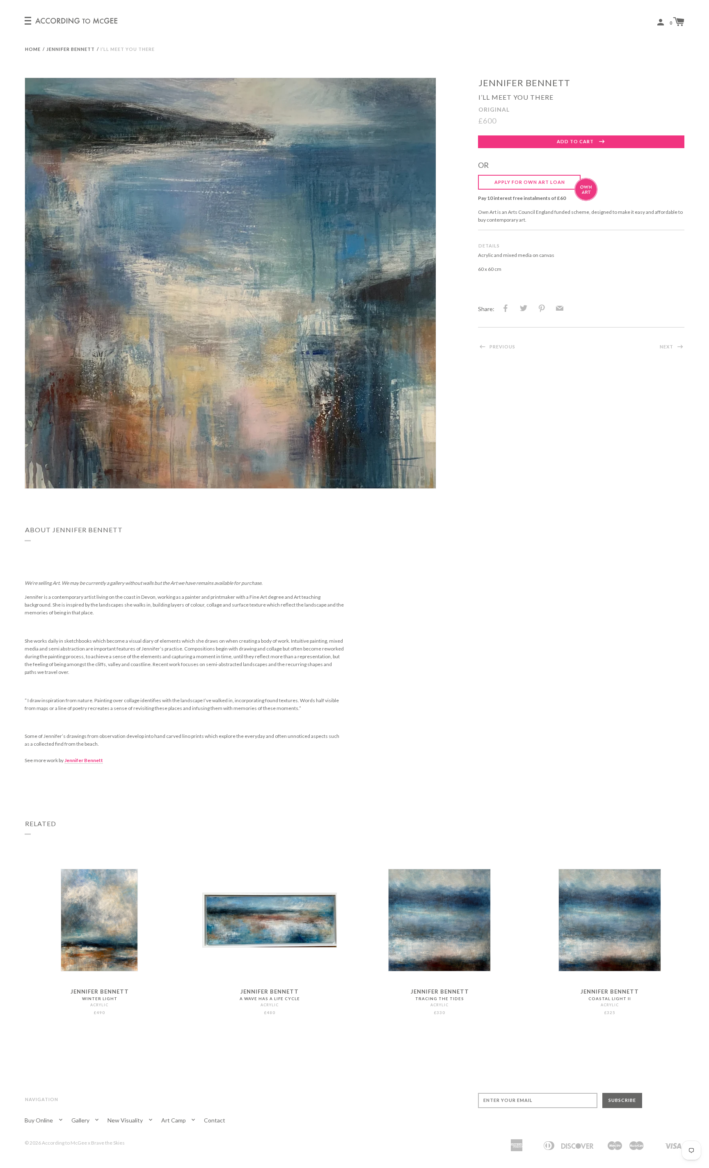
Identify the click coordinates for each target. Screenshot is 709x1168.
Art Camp (174, 1120)
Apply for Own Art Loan (529, 182)
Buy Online (39, 1120)
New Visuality (125, 1120)
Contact (214, 1120)
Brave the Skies (108, 1143)
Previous (501, 346)
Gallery (81, 1120)
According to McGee (64, 1143)
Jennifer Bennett (70, 49)
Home (33, 49)
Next (667, 346)
